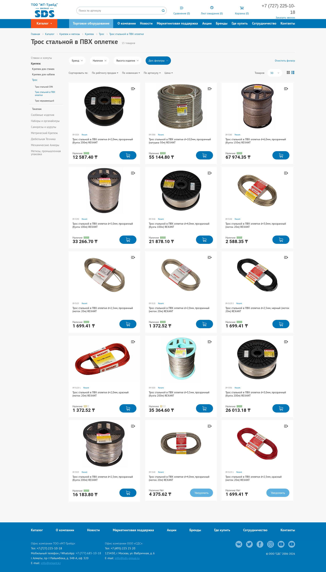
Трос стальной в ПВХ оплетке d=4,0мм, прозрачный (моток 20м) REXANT (179, 478)
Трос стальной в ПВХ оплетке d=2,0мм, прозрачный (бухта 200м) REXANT (102, 141)
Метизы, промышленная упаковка (46, 153)
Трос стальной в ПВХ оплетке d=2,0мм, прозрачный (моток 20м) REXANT (179, 309)
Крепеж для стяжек (43, 68)
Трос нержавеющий (44, 100)
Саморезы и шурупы (43, 127)
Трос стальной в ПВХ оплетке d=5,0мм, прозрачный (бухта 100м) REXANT (102, 225)
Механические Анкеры (45, 145)
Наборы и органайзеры (45, 120)
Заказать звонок (285, 17)
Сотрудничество (264, 24)
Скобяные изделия (42, 114)
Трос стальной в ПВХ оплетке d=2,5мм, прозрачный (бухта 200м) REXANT (102, 478)
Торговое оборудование (91, 24)
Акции (207, 24)
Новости (146, 24)
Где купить (240, 24)
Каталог (37, 530)
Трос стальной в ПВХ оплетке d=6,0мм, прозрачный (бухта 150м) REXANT (255, 141)
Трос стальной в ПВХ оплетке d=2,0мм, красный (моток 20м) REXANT (100, 394)
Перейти (120, 108)
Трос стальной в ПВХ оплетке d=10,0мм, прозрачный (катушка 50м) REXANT (180, 141)
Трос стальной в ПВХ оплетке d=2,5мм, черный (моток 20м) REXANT (257, 309)
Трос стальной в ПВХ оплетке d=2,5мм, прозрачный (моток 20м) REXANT (102, 309)
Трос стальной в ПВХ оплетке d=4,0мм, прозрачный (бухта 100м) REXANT (179, 225)
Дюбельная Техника (43, 139)
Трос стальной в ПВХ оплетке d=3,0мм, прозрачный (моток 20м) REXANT (255, 225)
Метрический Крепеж (44, 133)
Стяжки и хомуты (41, 57)
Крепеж (36, 63)
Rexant (84, 134)
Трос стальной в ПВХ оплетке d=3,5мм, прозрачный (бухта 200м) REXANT (179, 394)
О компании (127, 24)
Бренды (222, 24)
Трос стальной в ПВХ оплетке (45, 93)
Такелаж (37, 108)
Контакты (288, 24)
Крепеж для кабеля (43, 74)
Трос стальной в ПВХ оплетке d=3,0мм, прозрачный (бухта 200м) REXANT (255, 394)
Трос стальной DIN (44, 86)
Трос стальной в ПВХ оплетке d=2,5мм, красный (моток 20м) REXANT (253, 478)
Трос (34, 79)
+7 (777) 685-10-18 (88, 553)
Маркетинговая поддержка (177, 24)
